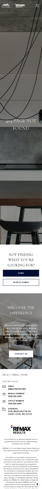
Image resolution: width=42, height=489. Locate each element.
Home (21, 273)
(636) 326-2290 (15, 396)
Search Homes (21, 282)
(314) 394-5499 (14, 404)
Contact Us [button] (21, 354)
